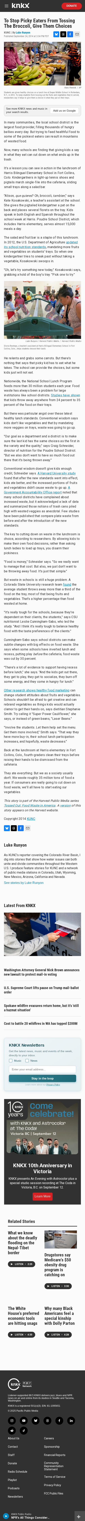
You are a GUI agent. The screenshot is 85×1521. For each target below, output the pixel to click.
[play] (6, 1516)
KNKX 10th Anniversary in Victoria (42, 1168)
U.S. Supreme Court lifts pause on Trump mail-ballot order (41, 990)
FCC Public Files (53, 1493)
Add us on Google (64, 110)
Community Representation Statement (53, 1466)
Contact (13, 1446)
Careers (49, 1438)
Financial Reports (54, 1455)
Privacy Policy (53, 1084)
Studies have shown (65, 395)
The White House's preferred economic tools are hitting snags (23, 1316)
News (33, 1060)
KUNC (31, 819)
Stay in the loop (42, 1078)
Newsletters (15, 1496)
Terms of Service (54, 1476)
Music (17, 1060)
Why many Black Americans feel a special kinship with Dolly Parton (59, 1316)
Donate (71, 6)
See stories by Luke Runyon (23, 882)
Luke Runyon (23, 32)
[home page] (20, 7)
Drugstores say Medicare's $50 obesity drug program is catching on (57, 1264)
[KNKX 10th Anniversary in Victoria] (42, 1128)
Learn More (43, 1196)
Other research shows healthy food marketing (37, 690)
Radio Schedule (17, 1471)
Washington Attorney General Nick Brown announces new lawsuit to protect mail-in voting (41, 972)
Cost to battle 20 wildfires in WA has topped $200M (40, 1023)
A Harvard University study (57, 473)
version (65, 805)
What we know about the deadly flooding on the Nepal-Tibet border (22, 1242)
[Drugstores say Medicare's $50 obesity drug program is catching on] (60, 1239)
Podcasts (14, 1488)
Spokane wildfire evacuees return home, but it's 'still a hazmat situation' (41, 1008)
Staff (11, 1455)
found (67, 584)
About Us (13, 1438)
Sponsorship (52, 1446)
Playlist (12, 1480)
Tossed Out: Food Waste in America (30, 805)
